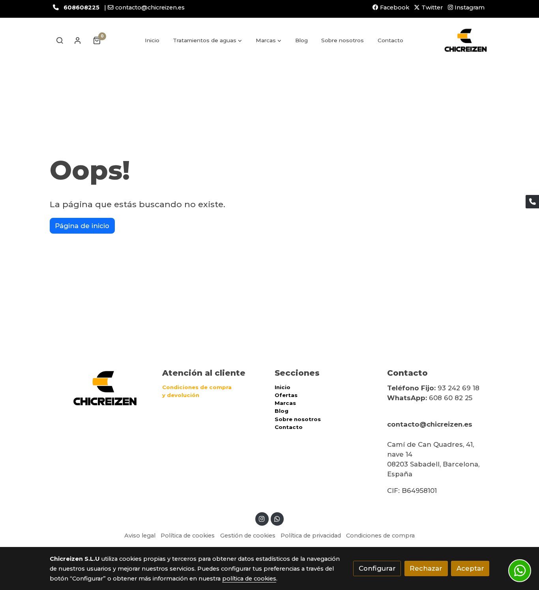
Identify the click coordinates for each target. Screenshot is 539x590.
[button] (208, 40)
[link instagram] (262, 518)
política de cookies (249, 578)
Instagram (469, 7)
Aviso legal (139, 535)
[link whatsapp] (277, 518)
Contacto (289, 427)
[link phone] (532, 201)
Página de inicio (82, 226)
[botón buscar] (59, 40)
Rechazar (426, 568)
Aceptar (470, 568)
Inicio (282, 387)
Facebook (393, 7)
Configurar (377, 568)
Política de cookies (188, 535)
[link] (465, 40)
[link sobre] (101, 388)
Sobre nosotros (298, 419)
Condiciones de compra (380, 535)
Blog (281, 411)
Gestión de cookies (247, 535)
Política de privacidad (311, 535)
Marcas (285, 403)
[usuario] (77, 40)
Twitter (431, 7)
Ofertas (286, 395)
